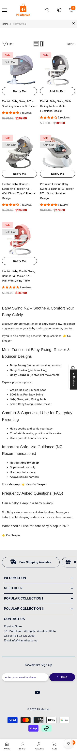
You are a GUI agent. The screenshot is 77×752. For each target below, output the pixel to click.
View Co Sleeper (36, 484)
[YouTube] (37, 692)
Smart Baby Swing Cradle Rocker (31, 404)
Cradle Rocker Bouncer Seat (28, 389)
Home (5, 24)
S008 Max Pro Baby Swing (26, 394)
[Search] (47, 10)
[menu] (4, 9)
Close (73, 23)
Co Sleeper (13, 535)
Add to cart (58, 91)
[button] (36, 43)
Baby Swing (19, 24)
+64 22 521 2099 (24, 635)
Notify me (19, 91)
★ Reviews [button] (73, 379)
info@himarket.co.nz (24, 640)
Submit (62, 677)
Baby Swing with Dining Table (28, 399)
